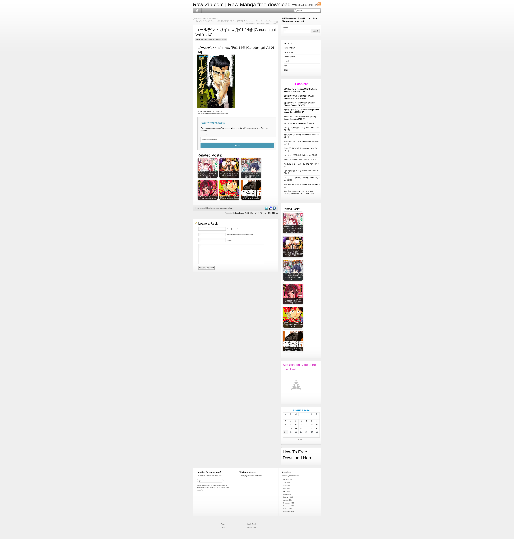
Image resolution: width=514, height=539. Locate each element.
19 (296, 428)
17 (285, 428)
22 (312, 428)
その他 (286, 61)
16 (317, 425)
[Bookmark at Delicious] (270, 209)
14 (306, 425)
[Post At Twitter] (266, 209)
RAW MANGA (213, 39)
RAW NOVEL (289, 52)
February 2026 (288, 497)
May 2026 (286, 488)
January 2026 (287, 500)
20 (301, 428)
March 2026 (287, 494)
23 (317, 428)
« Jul (300, 439)
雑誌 (286, 70)
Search (285, 27)
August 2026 (287, 479)
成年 (286, 66)
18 (291, 428)
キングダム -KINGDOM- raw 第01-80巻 (299, 123)
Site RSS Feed (251, 527)
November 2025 (288, 506)
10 (285, 425)
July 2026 (286, 482)
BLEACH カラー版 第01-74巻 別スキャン (300, 160)
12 (296, 425)
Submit (237, 145)
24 (285, 432)
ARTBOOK (288, 43)
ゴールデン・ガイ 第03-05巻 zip (266, 213)
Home (197, 10)
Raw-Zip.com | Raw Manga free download (242, 4)
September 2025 (288, 512)
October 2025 (287, 509)
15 (312, 425)
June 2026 (286, 485)
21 (306, 428)
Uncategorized (289, 57)
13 (301, 425)
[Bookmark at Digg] (274, 209)
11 (291, 425)
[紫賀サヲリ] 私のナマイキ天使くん (207, 18)
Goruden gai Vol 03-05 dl (244, 213)
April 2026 (286, 491)
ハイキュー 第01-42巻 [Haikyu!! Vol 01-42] (300, 155)
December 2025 (288, 503)
